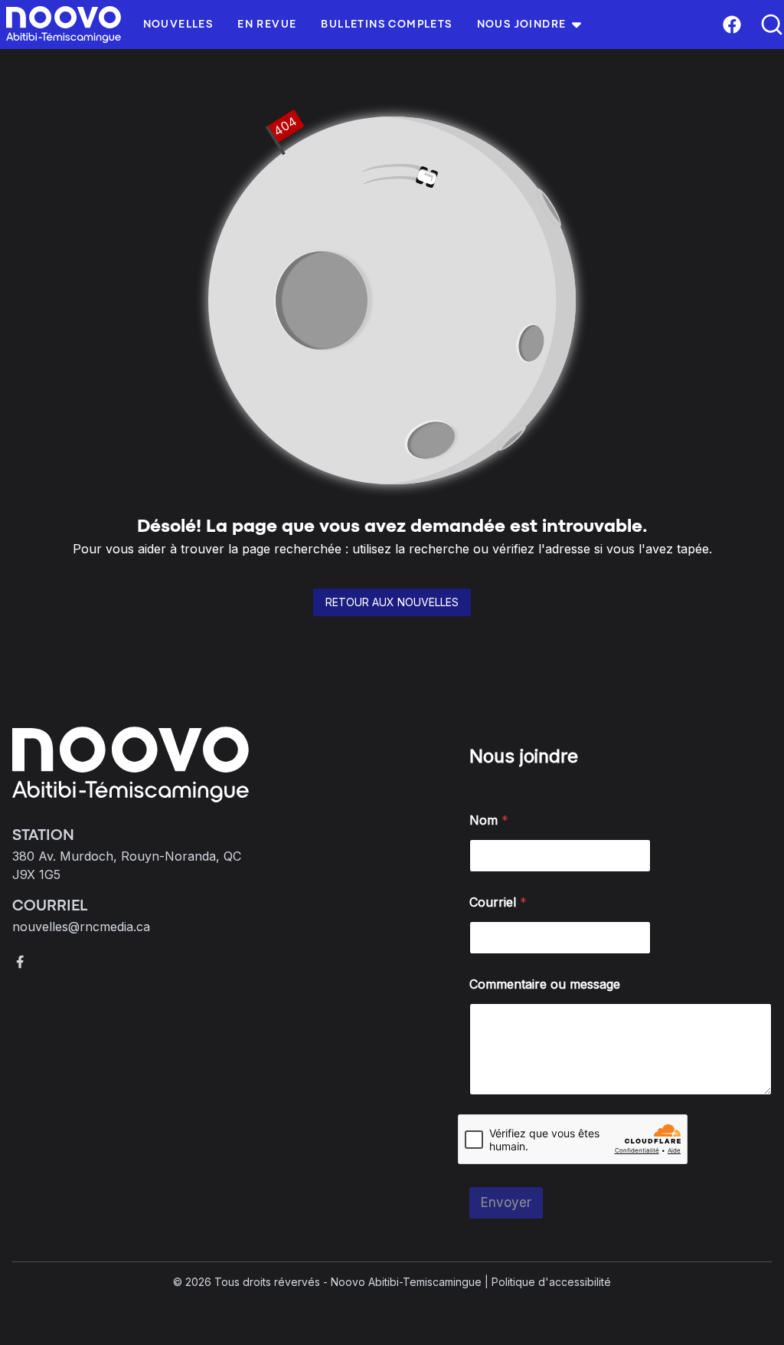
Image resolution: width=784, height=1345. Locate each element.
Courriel (498, 902)
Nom (488, 820)
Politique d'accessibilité (551, 1281)
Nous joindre (522, 24)
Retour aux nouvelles (392, 602)
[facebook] (20, 961)
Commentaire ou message (544, 984)
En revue (266, 24)
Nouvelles (178, 24)
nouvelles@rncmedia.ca (81, 926)
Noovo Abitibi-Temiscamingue (406, 1281)
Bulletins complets (386, 24)
